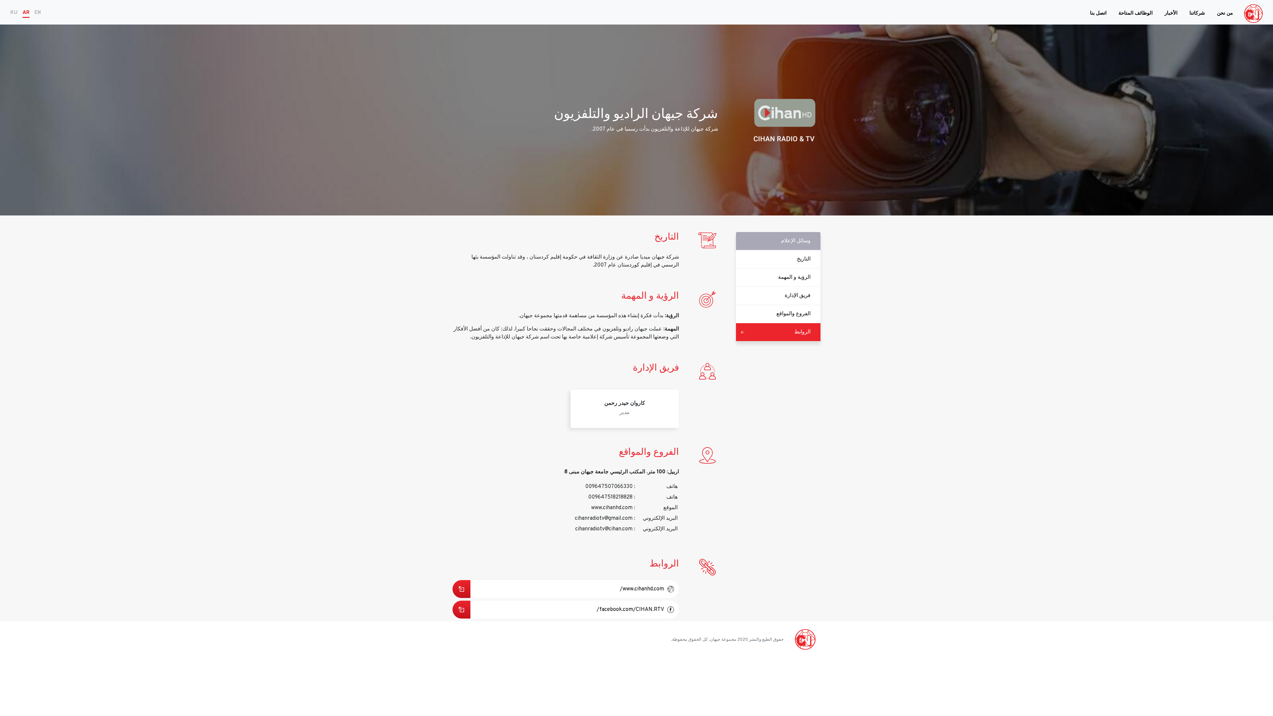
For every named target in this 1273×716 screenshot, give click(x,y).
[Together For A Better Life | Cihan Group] (1253, 14)
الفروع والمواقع (793, 314)
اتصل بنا (1098, 13)
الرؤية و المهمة (794, 277)
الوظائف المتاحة (1136, 13)
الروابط (802, 332)
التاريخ (804, 259)
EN (37, 13)
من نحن (1225, 13)
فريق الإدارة (798, 295)
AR (26, 13)
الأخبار (1171, 13)
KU (14, 13)
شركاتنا (1197, 13)
